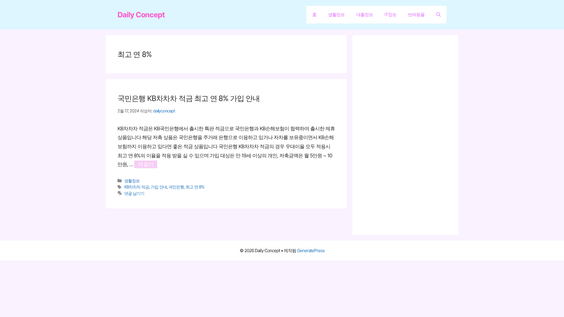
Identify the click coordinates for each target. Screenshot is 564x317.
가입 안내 (159, 186)
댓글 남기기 (134, 193)
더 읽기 (145, 164)
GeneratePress (311, 250)
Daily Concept (141, 14)
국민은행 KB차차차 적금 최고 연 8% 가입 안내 (189, 98)
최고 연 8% (195, 186)
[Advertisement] (408, 135)
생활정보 (336, 14)
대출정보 (364, 14)
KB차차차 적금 (136, 186)
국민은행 (176, 186)
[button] (438, 14)
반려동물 (416, 14)
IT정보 (390, 14)
